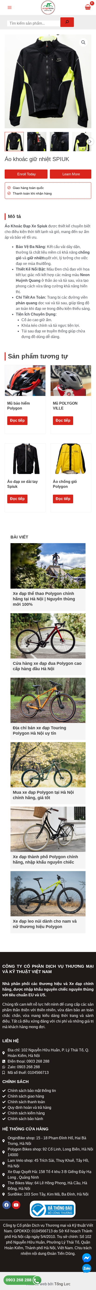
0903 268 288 (19, 1280)
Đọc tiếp (17, 420)
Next (90, 141)
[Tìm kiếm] (67, 22)
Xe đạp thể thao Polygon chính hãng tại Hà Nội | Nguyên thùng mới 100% (44, 599)
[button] (83, 42)
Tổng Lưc (62, 1284)
